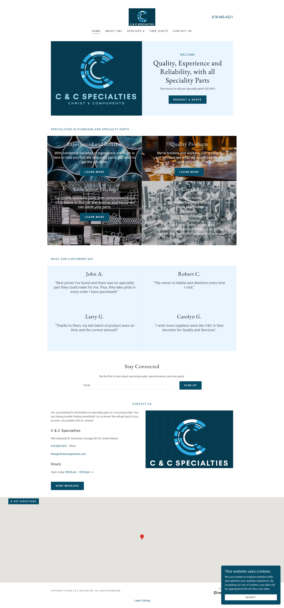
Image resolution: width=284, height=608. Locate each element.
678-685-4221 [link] (222, 17)
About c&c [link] (113, 31)
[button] (136, 31)
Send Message (67, 485)
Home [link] (96, 31)
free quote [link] (159, 31)
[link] (142, 16)
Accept (251, 597)
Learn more (94, 172)
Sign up (190, 385)
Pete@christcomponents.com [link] (68, 454)
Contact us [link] (182, 31)
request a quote (187, 99)
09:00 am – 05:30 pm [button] (77, 472)
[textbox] (129, 385)
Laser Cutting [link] (142, 600)
